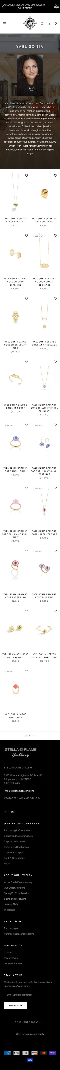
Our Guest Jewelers (14, 887)
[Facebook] (5, 812)
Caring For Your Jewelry (16, 893)
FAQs (7, 863)
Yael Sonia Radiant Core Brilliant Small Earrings (44, 471)
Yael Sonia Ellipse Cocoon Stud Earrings (15, 282)
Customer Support (14, 852)
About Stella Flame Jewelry (18, 882)
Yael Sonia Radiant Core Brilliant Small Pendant (44, 408)
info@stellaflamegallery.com (19, 790)
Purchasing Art (12, 928)
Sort (29, 735)
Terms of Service (13, 963)
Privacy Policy (11, 957)
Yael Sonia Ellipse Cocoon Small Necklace (44, 282)
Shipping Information (15, 841)
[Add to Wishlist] (26, 175)
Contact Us (10, 952)
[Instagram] (13, 812)
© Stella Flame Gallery (30, 1029)
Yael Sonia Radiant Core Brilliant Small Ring (15, 534)
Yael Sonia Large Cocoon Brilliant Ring (15, 345)
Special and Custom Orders (18, 835)
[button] (3, 6)
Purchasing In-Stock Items (18, 830)
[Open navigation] (4, 23)
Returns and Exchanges (16, 846)
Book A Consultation (14, 858)
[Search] (42, 23)
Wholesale (9, 909)
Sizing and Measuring (15, 898)
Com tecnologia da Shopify (30, 1033)
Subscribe (16, 1005)
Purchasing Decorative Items (19, 933)
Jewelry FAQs (11, 904)
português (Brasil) (28, 1022)
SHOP (53, 6)
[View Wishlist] (53, 23)
